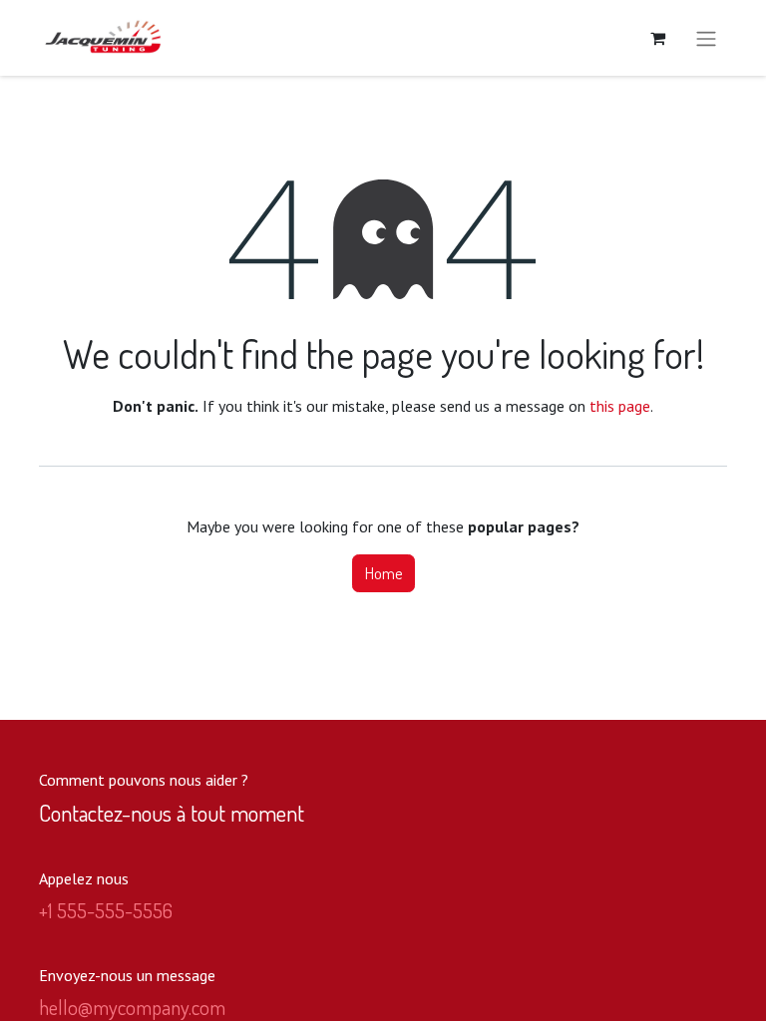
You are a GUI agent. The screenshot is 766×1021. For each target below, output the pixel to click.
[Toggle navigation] (706, 38)
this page (619, 406)
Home (383, 573)
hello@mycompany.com (132, 1007)
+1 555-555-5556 (106, 910)
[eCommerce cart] (657, 38)
